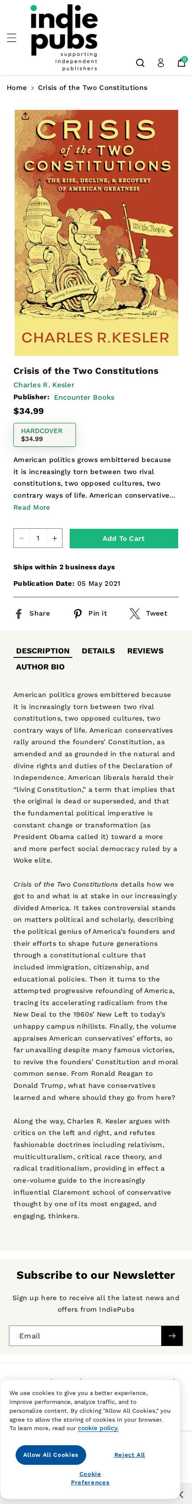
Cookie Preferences (90, 1478)
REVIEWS (145, 650)
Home (17, 88)
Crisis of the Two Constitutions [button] (92, 88)
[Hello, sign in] (161, 63)
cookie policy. (98, 1427)
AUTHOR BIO (40, 666)
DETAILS (98, 650)
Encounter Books (84, 397)
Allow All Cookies (51, 1454)
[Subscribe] (172, 1336)
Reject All (130, 1454)
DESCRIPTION (43, 650)
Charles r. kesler (44, 385)
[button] (16, 38)
